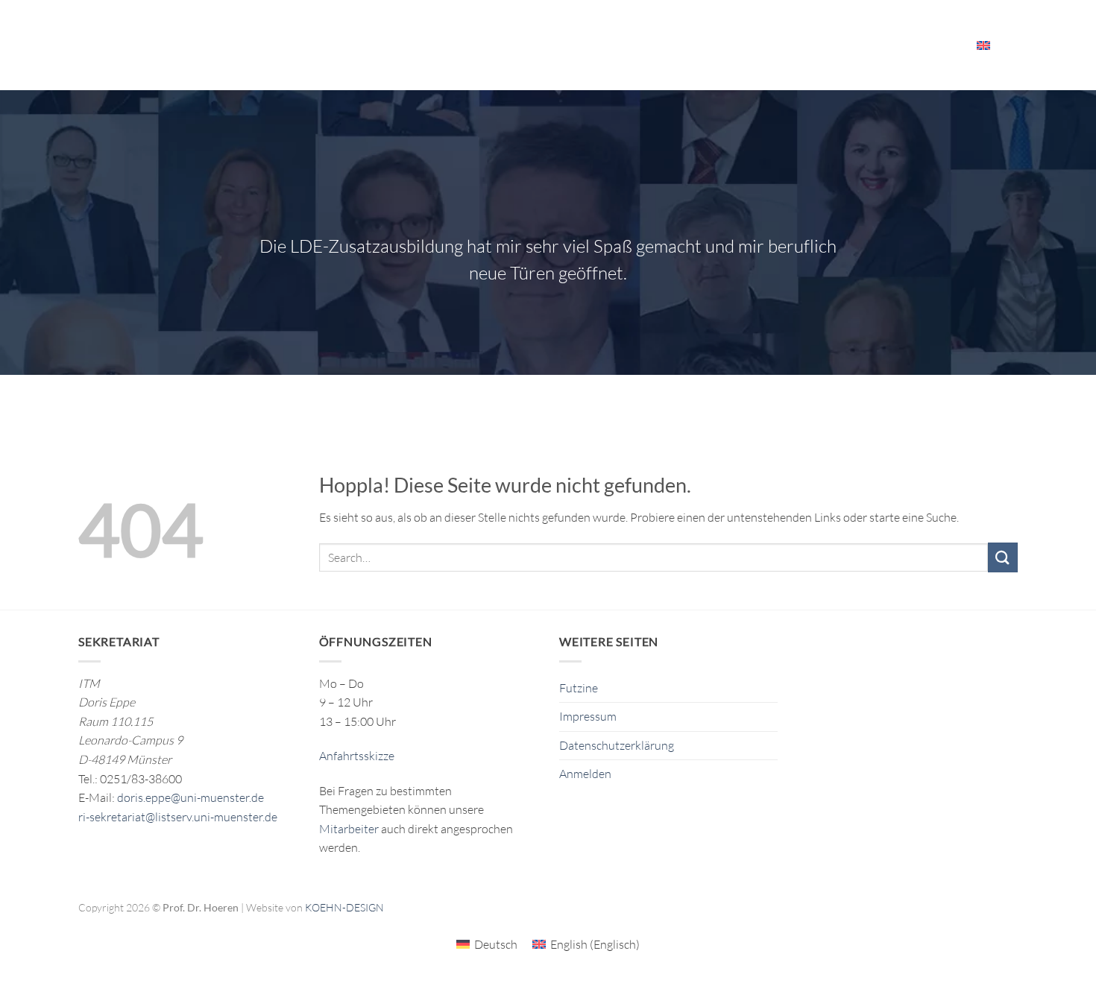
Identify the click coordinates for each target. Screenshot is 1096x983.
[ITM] (191, 45)
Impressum (588, 716)
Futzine (578, 687)
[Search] (1012, 45)
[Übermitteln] (1003, 557)
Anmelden (585, 773)
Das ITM (639, 45)
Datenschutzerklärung (616, 745)
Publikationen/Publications (526, 45)
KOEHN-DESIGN (344, 907)
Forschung (391, 45)
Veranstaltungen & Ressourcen (773, 45)
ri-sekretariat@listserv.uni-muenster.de (177, 816)
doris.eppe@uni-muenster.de (190, 797)
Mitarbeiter (918, 45)
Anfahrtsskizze (356, 755)
